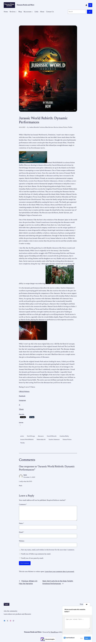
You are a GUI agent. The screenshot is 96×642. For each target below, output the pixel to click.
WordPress (54, 632)
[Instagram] (10, 620)
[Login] (86, 5)
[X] (7, 620)
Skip (81, 638)
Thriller (70, 127)
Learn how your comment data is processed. (59, 571)
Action (43, 127)
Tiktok (21, 409)
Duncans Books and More (25, 5)
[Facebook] (4, 620)
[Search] (89, 12)
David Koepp (31, 436)
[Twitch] (13, 620)
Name (21, 523)
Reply (20, 485)
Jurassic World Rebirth (26, 439)
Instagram (22, 400)
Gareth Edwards (51, 436)
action (22, 436)
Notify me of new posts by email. (32, 558)
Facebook (22, 396)
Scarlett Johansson (54, 439)
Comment (23, 504)
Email (21, 532)
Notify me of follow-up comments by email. (36, 554)
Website (21, 541)
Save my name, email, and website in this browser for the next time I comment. (48, 550)
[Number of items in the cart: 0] (90, 5)
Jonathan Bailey (64, 436)
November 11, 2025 (29, 477)
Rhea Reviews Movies (51, 127)
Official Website (24, 391)
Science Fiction (63, 127)
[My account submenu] (32, 11)
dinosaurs (41, 436)
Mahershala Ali (41, 439)
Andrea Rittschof (34, 127)
